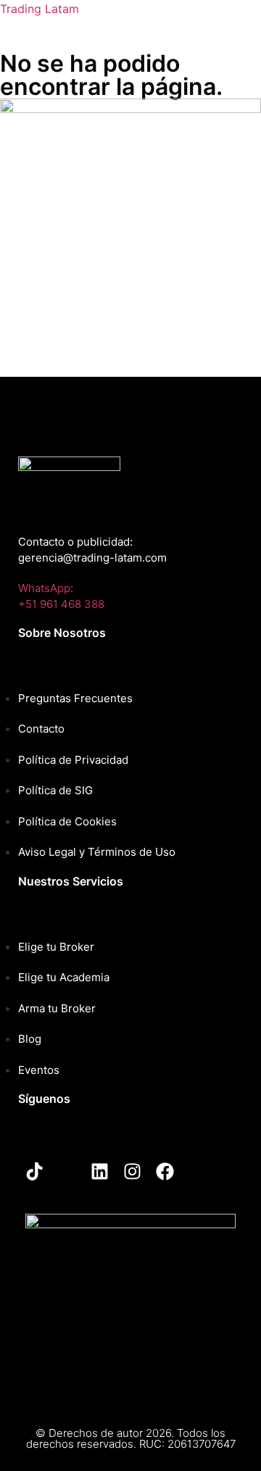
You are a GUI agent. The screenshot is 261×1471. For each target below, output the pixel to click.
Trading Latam (39, 8)
